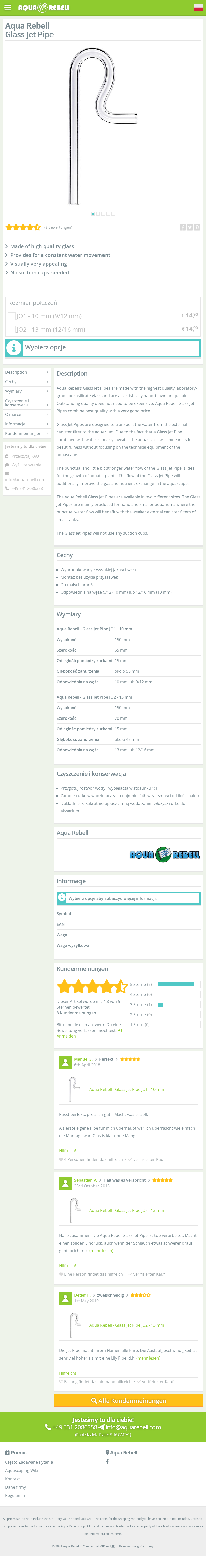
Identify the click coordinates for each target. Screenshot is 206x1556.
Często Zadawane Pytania (29, 1462)
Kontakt (12, 1479)
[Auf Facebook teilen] (183, 227)
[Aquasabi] (45, 7)
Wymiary (13, 391)
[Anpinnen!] (197, 227)
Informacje (15, 424)
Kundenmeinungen (23, 433)
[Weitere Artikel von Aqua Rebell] (165, 855)
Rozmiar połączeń (32, 303)
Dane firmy (15, 1487)
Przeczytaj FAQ (25, 456)
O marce (13, 414)
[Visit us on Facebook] (108, 1462)
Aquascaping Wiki (21, 1470)
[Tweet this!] (190, 227)
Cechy (10, 381)
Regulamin (15, 1495)
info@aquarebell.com (25, 479)
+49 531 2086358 (27, 488)
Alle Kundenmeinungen (132, 1401)
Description (16, 372)
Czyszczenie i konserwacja (17, 403)
